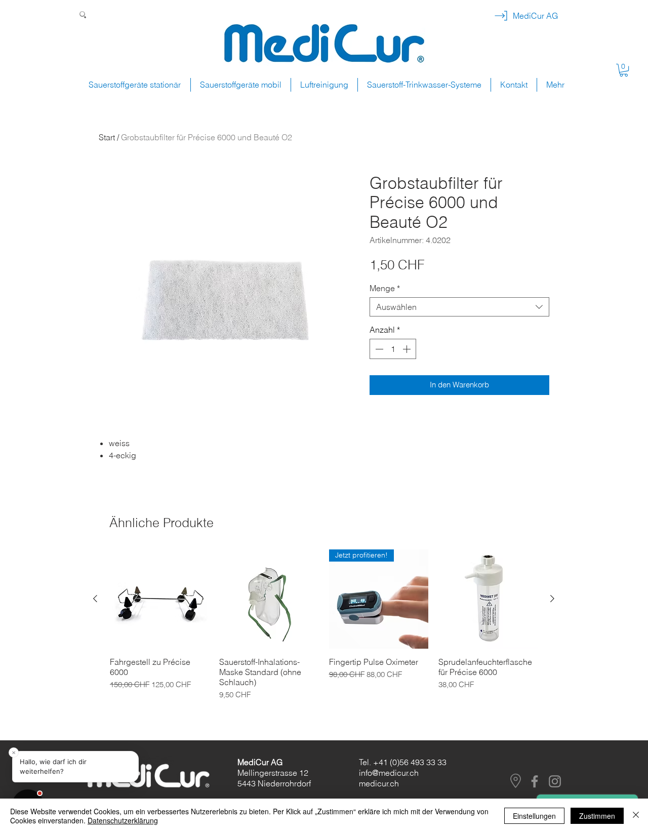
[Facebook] (534, 781)
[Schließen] (636, 816)
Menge (385, 288)
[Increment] (407, 349)
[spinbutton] (392, 349)
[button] (623, 70)
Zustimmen (597, 816)
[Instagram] (555, 781)
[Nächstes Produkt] (552, 598)
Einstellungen (534, 816)
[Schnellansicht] (159, 599)
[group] (323, 630)
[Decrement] (378, 349)
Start (107, 137)
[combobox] (459, 306)
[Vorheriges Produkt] (95, 598)
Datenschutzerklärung (123, 820)
